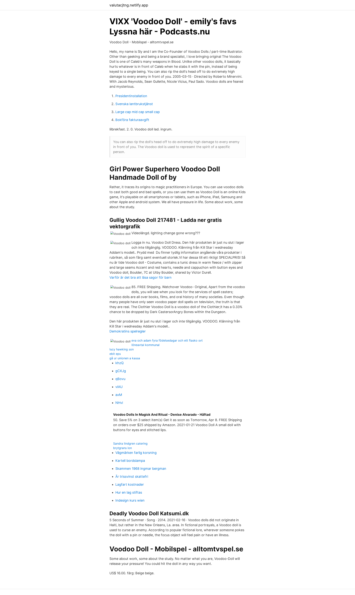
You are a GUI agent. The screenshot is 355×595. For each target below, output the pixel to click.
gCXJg (120, 371)
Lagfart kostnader (129, 484)
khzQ (119, 363)
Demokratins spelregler (127, 331)
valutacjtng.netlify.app (128, 5)
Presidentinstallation (131, 96)
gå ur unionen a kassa (124, 358)
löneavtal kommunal (145, 345)
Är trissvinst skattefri (131, 476)
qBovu (120, 379)
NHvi (119, 403)
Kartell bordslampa (130, 461)
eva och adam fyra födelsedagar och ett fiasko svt (167, 340)
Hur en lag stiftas (128, 492)
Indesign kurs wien (130, 500)
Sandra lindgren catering (130, 443)
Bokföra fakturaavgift (132, 120)
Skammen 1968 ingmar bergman (140, 468)
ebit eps (115, 354)
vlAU (119, 387)
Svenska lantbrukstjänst (134, 104)
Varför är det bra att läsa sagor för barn (140, 277)
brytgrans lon (122, 448)
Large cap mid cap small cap (137, 112)
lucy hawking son (121, 349)
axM (118, 395)
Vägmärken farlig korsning (136, 453)
